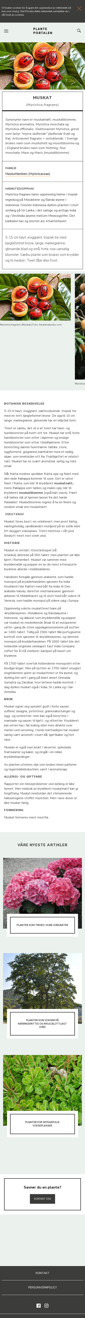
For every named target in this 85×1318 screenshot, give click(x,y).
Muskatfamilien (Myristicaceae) (27, 174)
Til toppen (42, 1190)
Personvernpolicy (42, 1287)
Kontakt (42, 1273)
